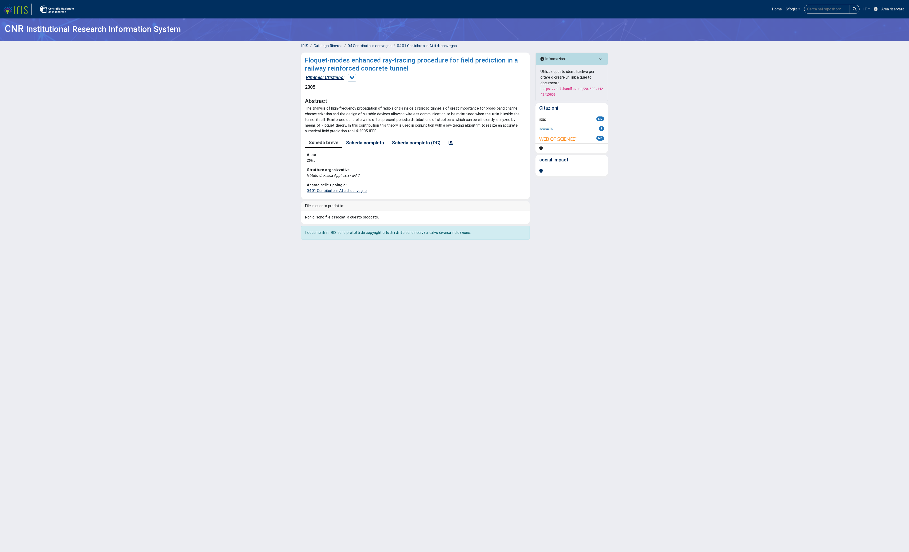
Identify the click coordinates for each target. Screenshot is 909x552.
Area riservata (892, 9)
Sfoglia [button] (792, 9)
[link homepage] (17, 9)
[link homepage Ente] (57, 9)
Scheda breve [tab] (323, 142)
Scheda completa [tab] (365, 143)
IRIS (304, 46)
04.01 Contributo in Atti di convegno (427, 46)
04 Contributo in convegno (370, 46)
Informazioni (555, 59)
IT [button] (865, 9)
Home (777, 9)
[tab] (451, 143)
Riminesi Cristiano (324, 77)
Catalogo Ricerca (328, 46)
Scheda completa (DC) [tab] (416, 143)
